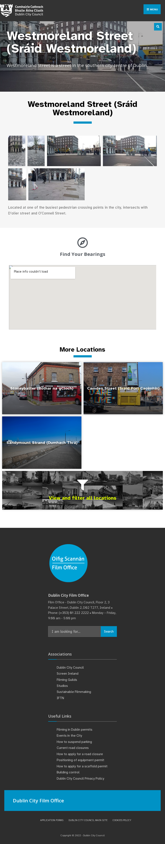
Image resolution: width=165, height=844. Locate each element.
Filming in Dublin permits (75, 729)
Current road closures (73, 748)
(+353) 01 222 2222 (74, 613)
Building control (68, 772)
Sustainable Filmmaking (74, 692)
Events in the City (69, 735)
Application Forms (51, 820)
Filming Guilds (67, 680)
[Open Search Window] (158, 26)
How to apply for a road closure (80, 754)
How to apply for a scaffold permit (82, 766)
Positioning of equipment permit (80, 760)
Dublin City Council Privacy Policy (80, 778)
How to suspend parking (74, 742)
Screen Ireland (67, 673)
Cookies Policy (122, 820)
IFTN (60, 698)
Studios (62, 686)
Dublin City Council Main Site (88, 820)
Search (109, 631)
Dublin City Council (70, 667)
